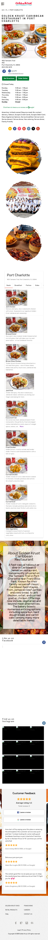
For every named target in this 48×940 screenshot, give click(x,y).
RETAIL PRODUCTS (11, 910)
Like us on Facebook (8, 639)
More (21, 426)
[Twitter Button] (33, 128)
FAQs (7, 914)
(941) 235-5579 (7, 67)
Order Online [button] (22, 78)
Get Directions (9, 78)
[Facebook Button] (14, 128)
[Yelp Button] (38, 128)
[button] (9, 285)
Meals (9, 285)
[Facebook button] (4, 71)
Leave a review (25, 812)
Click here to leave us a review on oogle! (18, 107)
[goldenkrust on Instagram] (9, 733)
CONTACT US (28, 914)
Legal (19, 930)
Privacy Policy (26, 930)
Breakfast (18, 285)
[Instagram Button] (28, 128)
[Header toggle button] (2, 4)
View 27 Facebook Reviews (15, 73)
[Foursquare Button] (19, 128)
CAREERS (27, 910)
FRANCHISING (28, 905)
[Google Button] (24, 128)
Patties (28, 285)
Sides (37, 285)
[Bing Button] (10, 128)
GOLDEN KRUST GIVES (12, 905)
